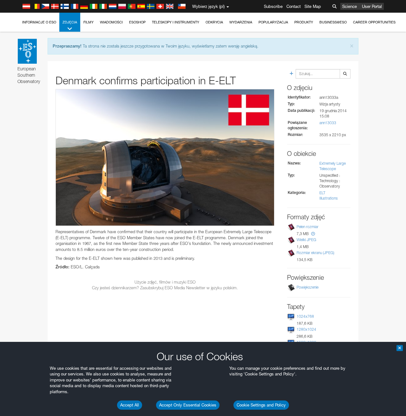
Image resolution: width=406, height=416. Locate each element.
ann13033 (327, 122)
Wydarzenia (240, 22)
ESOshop (137, 22)
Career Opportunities (374, 22)
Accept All (129, 404)
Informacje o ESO (39, 22)
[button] (313, 233)
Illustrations (328, 198)
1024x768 (305, 316)
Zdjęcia (69, 22)
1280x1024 (306, 329)
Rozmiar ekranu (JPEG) (315, 252)
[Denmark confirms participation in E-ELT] (165, 157)
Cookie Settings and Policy (261, 404)
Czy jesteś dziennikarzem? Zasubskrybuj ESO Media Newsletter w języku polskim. (165, 287)
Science (349, 6)
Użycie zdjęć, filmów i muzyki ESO (165, 282)
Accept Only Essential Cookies (187, 404)
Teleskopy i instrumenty (175, 22)
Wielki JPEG (306, 239)
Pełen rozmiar (307, 226)
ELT (322, 192)
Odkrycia (214, 22)
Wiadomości (111, 22)
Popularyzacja (273, 22)
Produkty (303, 22)
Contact (293, 6)
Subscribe (273, 6)
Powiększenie (307, 287)
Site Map (312, 6)
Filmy (88, 22)
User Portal (372, 6)
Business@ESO (333, 22)
